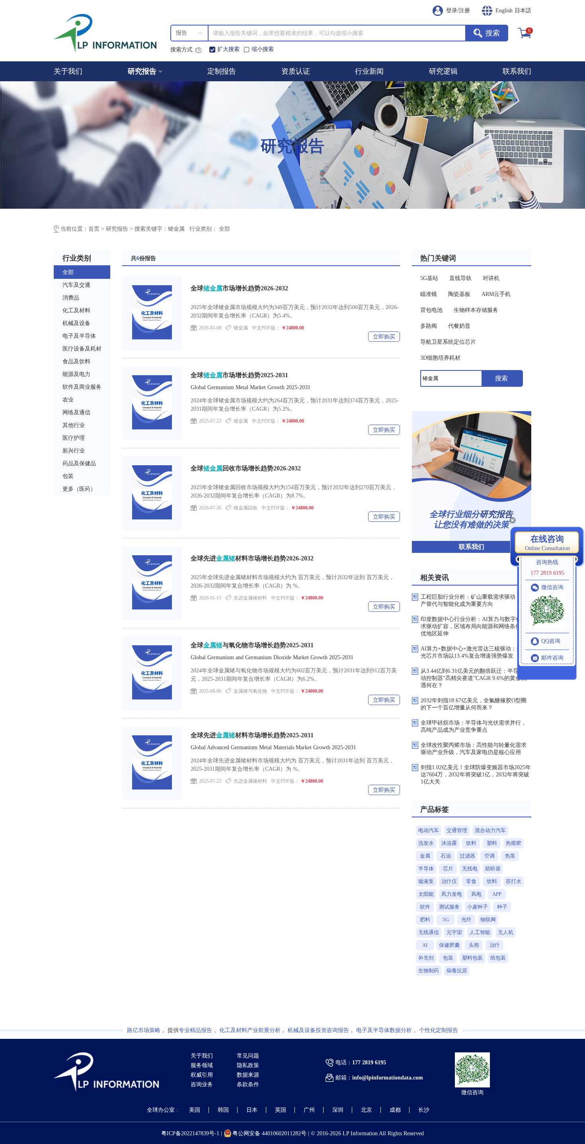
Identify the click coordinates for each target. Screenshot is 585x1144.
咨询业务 (202, 1084)
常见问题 (248, 1056)
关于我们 (202, 1056)
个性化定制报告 (438, 1030)
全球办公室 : (162, 1110)
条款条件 (248, 1084)
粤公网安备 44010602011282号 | (271, 1133)
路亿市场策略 (143, 1030)
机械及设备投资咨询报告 (318, 1030)
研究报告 (142, 71)
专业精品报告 (195, 1030)
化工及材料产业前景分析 (250, 1030)
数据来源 (248, 1075)
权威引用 (202, 1075)
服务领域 (202, 1065)
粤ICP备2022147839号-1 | (192, 1133)
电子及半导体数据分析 (384, 1030)
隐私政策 (248, 1065)
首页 (94, 229)
